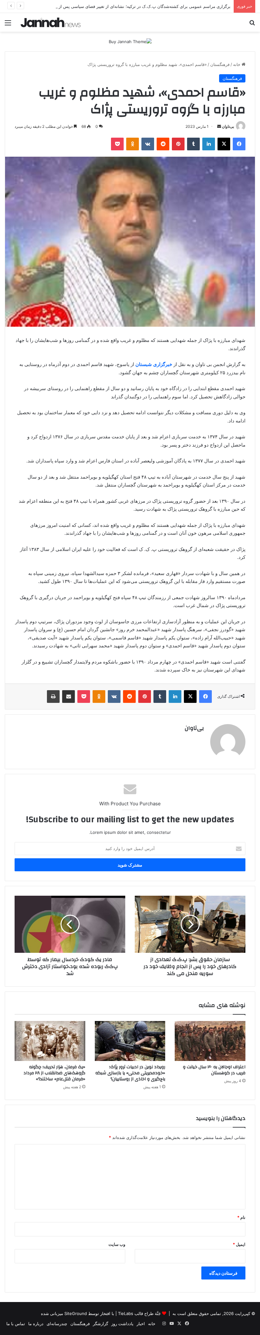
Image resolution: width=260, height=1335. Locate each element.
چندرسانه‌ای (57, 1323)
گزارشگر (100, 1323)
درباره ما (35, 1323)
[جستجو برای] (252, 25)
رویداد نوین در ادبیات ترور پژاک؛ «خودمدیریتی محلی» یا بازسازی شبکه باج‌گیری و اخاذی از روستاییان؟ (130, 1073)
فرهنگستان (220, 64)
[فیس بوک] (239, 144)
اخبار (141, 1323)
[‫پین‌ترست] (178, 144)
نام (241, 1217)
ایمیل (239, 1244)
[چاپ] (53, 696)
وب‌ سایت (116, 1244)
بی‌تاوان (228, 126)
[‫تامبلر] (193, 144)
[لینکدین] (208, 144)
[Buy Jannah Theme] (130, 41)
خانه (237, 64)
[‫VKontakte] (147, 144)
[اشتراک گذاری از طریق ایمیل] (68, 696)
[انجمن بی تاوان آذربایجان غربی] (51, 22)
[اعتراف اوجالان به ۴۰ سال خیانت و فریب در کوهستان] (210, 1041)
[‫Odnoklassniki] (132, 144)
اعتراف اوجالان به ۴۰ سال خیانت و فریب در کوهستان (214, 1070)
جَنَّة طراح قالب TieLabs (139, 1313)
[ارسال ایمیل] (219, 126)
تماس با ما (15, 1323)
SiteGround (75, 1313)
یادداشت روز (122, 1323)
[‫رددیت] (163, 144)
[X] (224, 144)
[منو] (8, 25)
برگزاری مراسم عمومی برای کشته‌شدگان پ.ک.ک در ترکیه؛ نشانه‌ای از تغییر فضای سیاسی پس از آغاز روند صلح (132, 6)
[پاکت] (117, 144)
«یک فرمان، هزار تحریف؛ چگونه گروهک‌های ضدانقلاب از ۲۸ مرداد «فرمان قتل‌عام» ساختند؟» (54, 1073)
